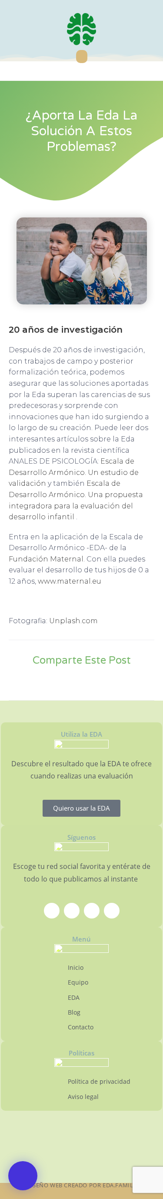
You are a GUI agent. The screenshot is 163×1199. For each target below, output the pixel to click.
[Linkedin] (112, 910)
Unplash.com (73, 621)
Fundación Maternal (46, 559)
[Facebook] (52, 910)
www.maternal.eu (69, 581)
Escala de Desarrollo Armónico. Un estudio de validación (74, 472)
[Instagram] (72, 910)
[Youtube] (92, 910)
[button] (81, 56)
